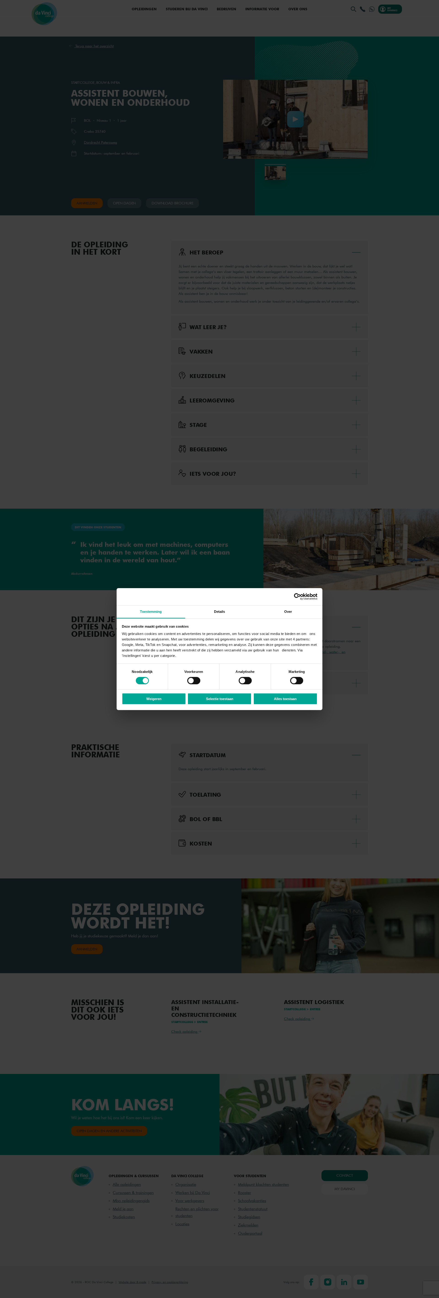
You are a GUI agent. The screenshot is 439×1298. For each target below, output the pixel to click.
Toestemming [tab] (151, 611)
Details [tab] (219, 611)
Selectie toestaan (219, 699)
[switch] (193, 680)
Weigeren (153, 699)
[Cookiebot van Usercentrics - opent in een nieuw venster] (297, 596)
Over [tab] (288, 611)
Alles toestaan (285, 699)
